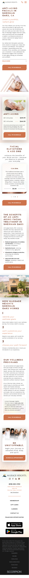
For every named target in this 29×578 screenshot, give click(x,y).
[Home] (9, 2)
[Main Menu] (26, 2)
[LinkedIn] (16, 479)
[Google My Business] (19, 479)
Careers (14, 509)
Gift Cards (14, 505)
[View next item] (17, 196)
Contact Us (14, 513)
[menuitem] (14, 553)
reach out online (10, 404)
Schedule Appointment (14, 458)
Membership (14, 500)
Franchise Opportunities (14, 517)
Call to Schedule (14, 67)
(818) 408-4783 (19, 403)
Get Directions (14, 492)
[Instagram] (10, 479)
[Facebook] (13, 479)
